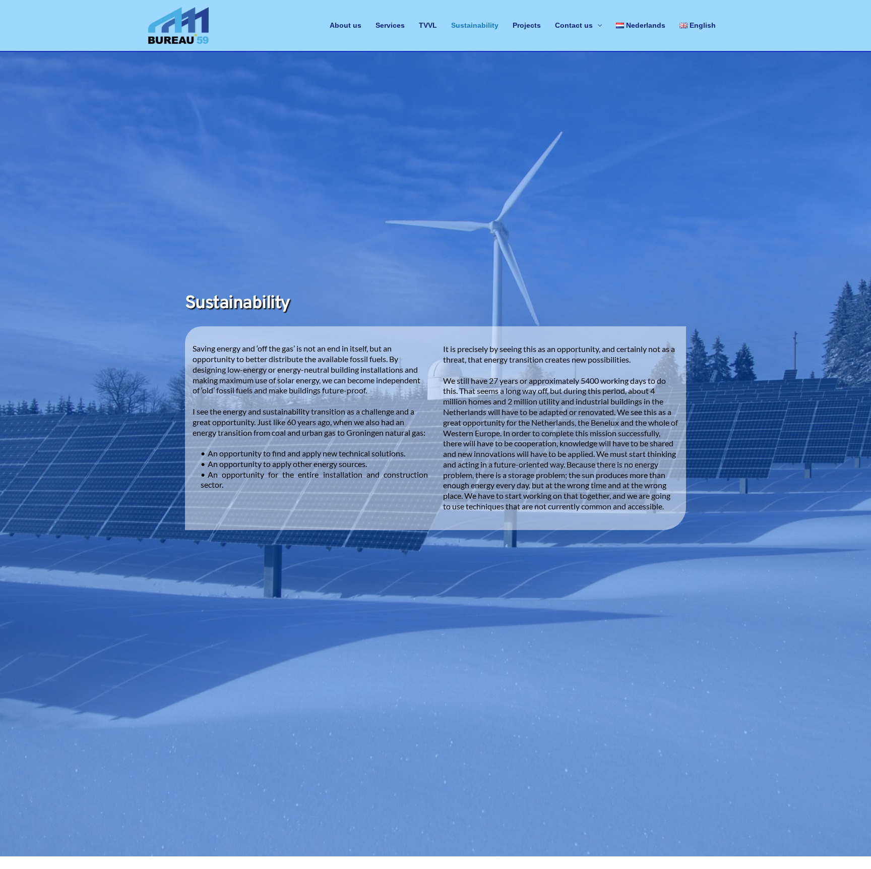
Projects (527, 25)
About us (345, 25)
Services (390, 25)
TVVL (428, 25)
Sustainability (475, 25)
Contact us (574, 25)
